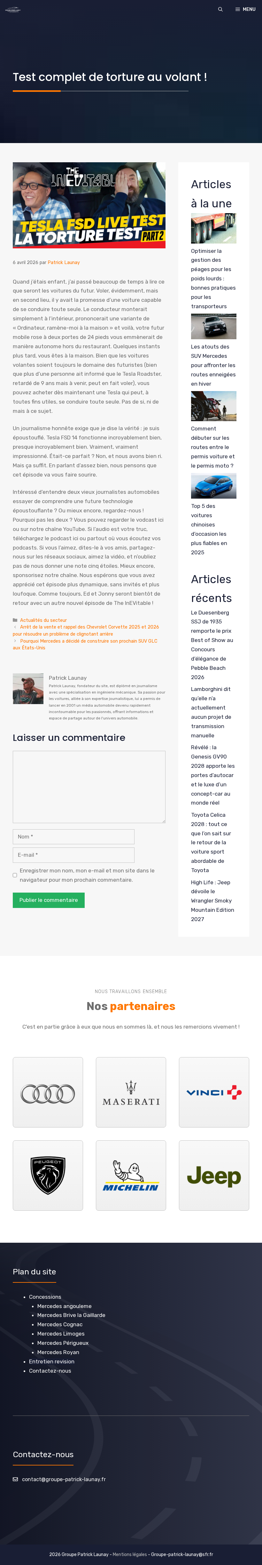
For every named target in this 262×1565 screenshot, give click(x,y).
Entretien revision (51, 1361)
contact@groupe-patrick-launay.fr (64, 1479)
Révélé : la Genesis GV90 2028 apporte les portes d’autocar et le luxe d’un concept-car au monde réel (213, 775)
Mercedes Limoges (61, 1333)
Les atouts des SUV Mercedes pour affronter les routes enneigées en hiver (213, 365)
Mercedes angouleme (64, 1306)
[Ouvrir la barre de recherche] (220, 9)
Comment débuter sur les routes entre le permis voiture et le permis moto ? (213, 447)
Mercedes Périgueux (63, 1343)
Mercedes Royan (58, 1352)
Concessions (45, 1297)
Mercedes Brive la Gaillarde (71, 1315)
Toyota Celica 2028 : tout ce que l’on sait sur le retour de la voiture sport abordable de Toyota (211, 842)
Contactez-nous (50, 1371)
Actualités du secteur (43, 620)
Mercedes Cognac (59, 1324)
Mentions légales (130, 1554)
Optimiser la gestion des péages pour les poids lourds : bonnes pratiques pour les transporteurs (213, 278)
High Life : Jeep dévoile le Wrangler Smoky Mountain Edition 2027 (212, 901)
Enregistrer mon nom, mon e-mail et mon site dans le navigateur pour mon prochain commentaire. (87, 875)
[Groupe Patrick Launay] (13, 9)
